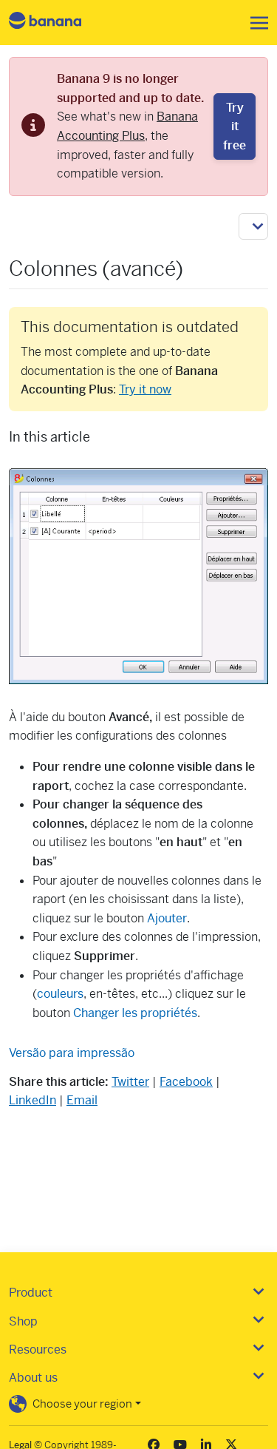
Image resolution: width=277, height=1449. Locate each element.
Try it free (234, 126)
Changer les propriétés (135, 1013)
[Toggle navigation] (255, 23)
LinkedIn (32, 1100)
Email (82, 1100)
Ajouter (167, 918)
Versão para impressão (71, 1053)
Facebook (186, 1082)
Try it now (145, 389)
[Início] (57, 22)
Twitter (130, 1082)
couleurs (60, 994)
